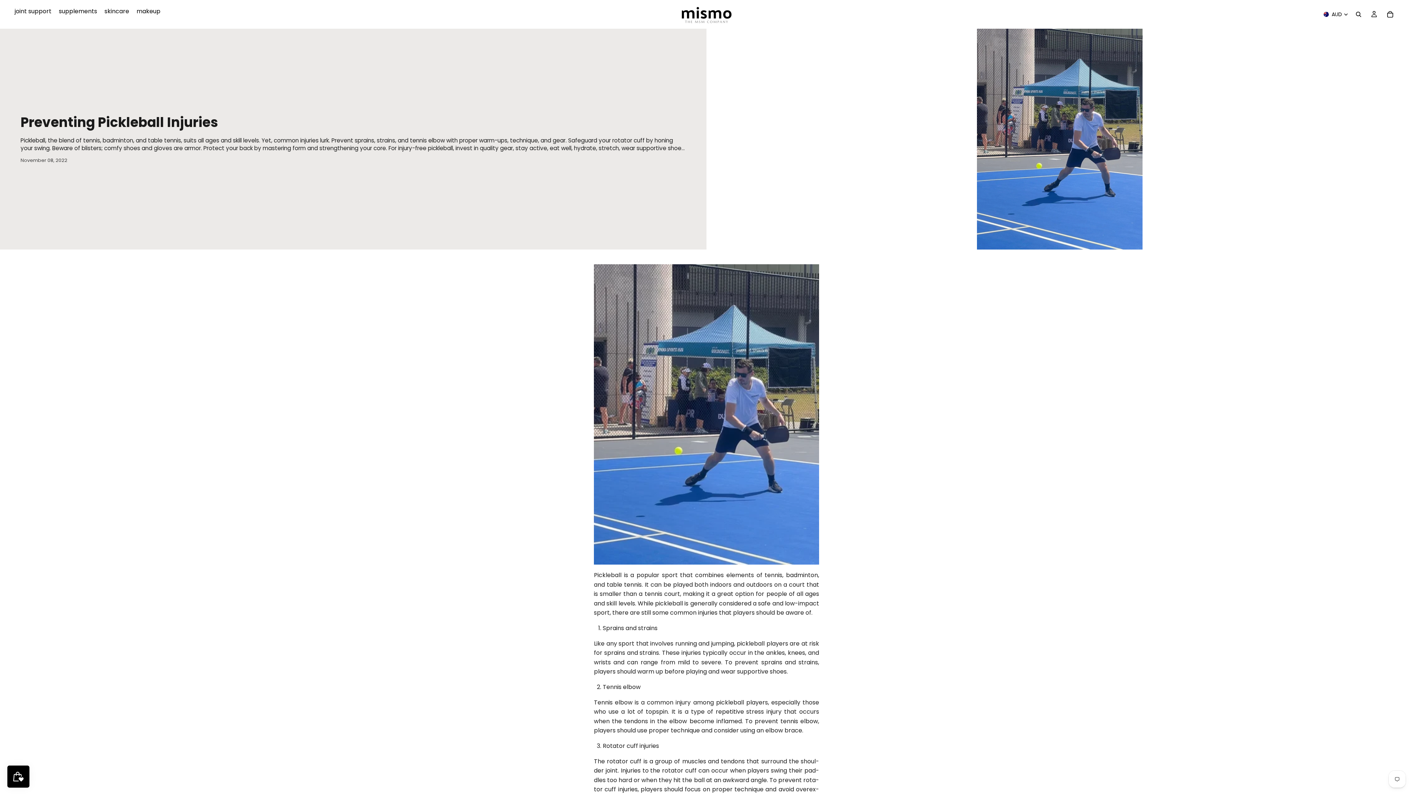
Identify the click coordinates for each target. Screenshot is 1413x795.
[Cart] (1390, 14)
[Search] (1358, 14)
